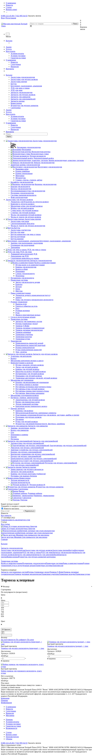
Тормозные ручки (82, 574)
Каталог (9, 41)
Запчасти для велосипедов (21, 92)
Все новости (6, 515)
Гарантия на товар (18, 58)
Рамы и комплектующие (73, 563)
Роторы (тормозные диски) (38, 572)
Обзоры (9, 739)
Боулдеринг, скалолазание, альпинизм (26, 86)
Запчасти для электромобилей (23, 99)
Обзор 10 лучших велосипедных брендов (18, 528)
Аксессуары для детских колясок (24, 79)
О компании (11, 60)
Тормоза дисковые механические (28, 574)
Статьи (9, 732)
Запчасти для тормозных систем (14, 572)
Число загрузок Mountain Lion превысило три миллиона (24, 537)
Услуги (9, 49)
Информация (6, 703)
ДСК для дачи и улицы (20, 88)
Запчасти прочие (18, 101)
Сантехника (16, 108)
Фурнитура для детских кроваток (24, 105)
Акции (9, 47)
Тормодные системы (43, 565)
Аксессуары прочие (19, 82)
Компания (5, 698)
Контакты (10, 69)
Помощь (4, 700)
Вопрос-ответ (11, 735)
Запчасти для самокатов (20, 97)
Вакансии (15, 67)
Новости (14, 62)
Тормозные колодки (67, 574)
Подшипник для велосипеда (34, 563)
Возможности (11, 728)
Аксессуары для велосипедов (23, 77)
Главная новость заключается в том (15, 520)
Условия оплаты (17, 53)
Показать (6, 635)
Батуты (14, 84)
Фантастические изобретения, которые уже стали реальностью (27, 533)
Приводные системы (54, 563)
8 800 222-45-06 (7, 16)
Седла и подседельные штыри (23, 565)
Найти (9, 136)
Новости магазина (11, 509)
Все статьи (5, 524)
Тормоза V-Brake (57, 572)
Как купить (10, 51)
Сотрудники (16, 64)
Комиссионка (16, 103)
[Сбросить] (2, 632)
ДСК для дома (16, 90)
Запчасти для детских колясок (23, 95)
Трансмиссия (57, 565)
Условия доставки (18, 56)
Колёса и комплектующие (11, 563)
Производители (12, 737)
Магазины (10, 715)
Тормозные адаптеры (50, 574)
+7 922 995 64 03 (20, 16)
